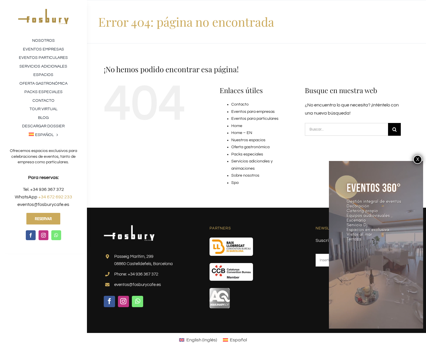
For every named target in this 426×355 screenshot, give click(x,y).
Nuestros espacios (248, 140)
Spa (235, 183)
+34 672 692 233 (55, 197)
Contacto (240, 104)
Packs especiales (247, 154)
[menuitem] (43, 134)
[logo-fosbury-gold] (43, 11)
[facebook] (31, 235)
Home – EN (241, 133)
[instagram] (43, 235)
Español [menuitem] (238, 340)
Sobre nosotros (245, 175)
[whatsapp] (56, 235)
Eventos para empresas (253, 112)
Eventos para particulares (254, 119)
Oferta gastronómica (250, 147)
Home (236, 126)
